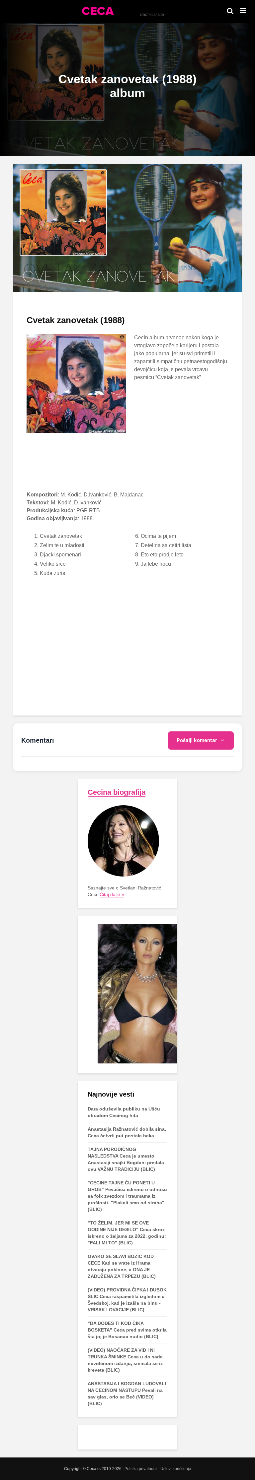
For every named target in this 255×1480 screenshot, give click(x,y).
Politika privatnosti (141, 1468)
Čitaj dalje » (112, 894)
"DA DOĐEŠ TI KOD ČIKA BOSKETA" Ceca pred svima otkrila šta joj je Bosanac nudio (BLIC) (127, 1330)
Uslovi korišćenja (175, 1468)
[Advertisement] (127, 482)
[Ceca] (132, 993)
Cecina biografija (116, 792)
